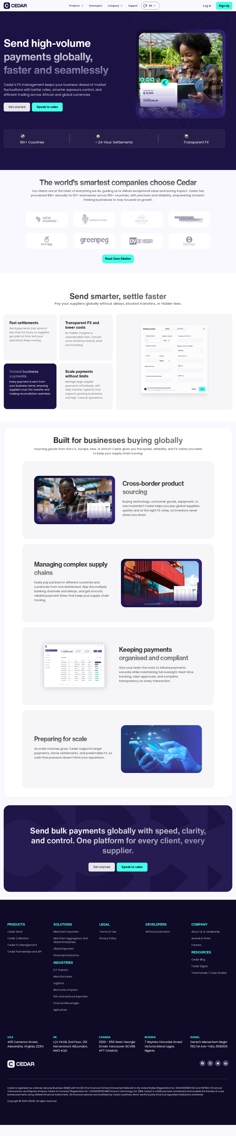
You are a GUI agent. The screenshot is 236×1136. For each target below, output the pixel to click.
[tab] (30, 337)
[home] (15, 5)
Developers (95, 6)
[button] (77, 5)
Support (133, 6)
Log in (207, 6)
